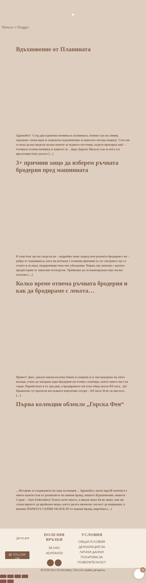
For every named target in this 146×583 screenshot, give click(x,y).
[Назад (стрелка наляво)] (3, 581)
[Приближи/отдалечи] (3, 576)
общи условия (91, 542)
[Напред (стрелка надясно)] (10, 581)
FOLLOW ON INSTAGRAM (17, 558)
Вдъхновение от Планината (53, 49)
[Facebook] (50, 562)
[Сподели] (17, 576)
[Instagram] (58, 562)
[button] (73, 15)
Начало (7, 27)
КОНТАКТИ (54, 553)
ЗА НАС (54, 548)
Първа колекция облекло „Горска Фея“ (70, 404)
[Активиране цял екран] (10, 576)
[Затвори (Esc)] (25, 576)
